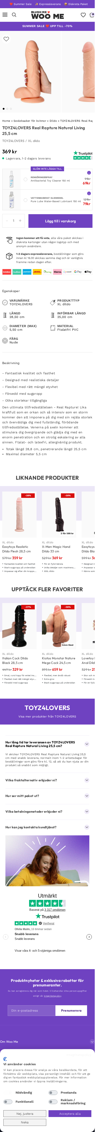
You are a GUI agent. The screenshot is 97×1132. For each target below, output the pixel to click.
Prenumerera (71, 1010)
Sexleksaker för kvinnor (30, 120)
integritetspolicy (52, 996)
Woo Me (47, 16)
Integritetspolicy (78, 1055)
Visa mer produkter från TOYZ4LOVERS (47, 716)
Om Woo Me (9, 1042)
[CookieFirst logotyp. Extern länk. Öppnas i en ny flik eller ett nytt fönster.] (5, 1059)
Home (6, 120)
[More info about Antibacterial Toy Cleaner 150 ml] (89, 172)
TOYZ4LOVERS (13, 141)
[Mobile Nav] (5, 15)
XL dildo (34, 141)
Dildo (53, 120)
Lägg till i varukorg (60, 221)
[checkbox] (7, 1092)
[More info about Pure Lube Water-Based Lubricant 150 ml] (89, 193)
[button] (4, 109)
